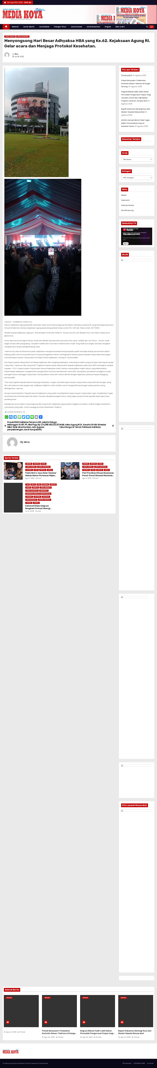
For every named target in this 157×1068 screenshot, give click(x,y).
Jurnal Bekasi (44, 27)
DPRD (39, 484)
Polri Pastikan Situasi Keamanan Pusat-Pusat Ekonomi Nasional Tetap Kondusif (98, 475)
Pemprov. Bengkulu (44, 500)
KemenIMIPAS (44, 490)
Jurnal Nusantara (93, 27)
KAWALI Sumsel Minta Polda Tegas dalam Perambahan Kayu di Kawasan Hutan (135, 123)
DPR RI (33, 484)
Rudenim (28, 503)
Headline (36, 464)
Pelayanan (46, 496)
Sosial (50, 470)
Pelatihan (37, 496)
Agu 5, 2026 (29, 478)
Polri (36, 470)
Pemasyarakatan (31, 500)
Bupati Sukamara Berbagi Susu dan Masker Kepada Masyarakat (134, 1032)
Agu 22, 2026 (126, 1037)
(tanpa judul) (126, 75)
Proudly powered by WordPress (14, 1063)
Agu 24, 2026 (11, 1032)
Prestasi (42, 470)
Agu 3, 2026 (86, 478)
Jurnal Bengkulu (46, 487)
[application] (136, 236)
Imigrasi (108, 27)
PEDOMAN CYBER (139, 1063)
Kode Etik (150, 1063)
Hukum (43, 464)
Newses (34, 1063)
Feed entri (125, 200)
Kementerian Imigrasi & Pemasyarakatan (38, 493)
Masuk (123, 195)
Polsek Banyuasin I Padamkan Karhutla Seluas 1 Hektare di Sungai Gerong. (135, 83)
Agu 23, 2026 (87, 1037)
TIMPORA (36, 503)
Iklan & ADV (120, 27)
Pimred (38, 478)
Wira (16, 54)
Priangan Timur (60, 27)
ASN (27, 484)
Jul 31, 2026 (29, 511)
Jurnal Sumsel (76, 27)
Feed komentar (127, 205)
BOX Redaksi (127, 1063)
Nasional (15, 27)
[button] (147, 27)
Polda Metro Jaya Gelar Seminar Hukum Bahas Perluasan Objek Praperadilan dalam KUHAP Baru (40, 475)
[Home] (6, 26)
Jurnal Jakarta (28, 27)
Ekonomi (28, 464)
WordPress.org (127, 210)
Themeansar (43, 1063)
